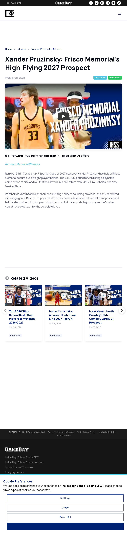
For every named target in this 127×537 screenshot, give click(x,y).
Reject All (65, 517)
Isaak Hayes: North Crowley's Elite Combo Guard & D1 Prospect (101, 317)
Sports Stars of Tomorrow (19, 467)
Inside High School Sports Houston (24, 462)
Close (65, 507)
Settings (65, 498)
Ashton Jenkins (64, 435)
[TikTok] (119, 3)
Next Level (100, 77)
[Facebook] (91, 3)
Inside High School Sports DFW (22, 457)
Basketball (115, 77)
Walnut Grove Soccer (86, 432)
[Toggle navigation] (119, 13)
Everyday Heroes (14, 472)
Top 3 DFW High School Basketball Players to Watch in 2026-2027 (22, 317)
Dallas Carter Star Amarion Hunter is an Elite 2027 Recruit (63, 315)
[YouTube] (113, 3)
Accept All (65, 526)
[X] (97, 3)
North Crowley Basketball (33, 432)
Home (8, 49)
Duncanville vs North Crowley (61, 432)
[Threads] (102, 3)
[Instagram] (108, 3)
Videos (22, 49)
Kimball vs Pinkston (107, 432)
